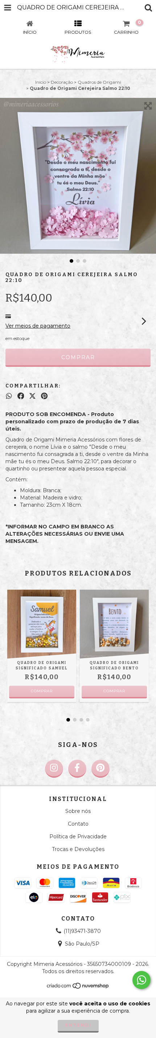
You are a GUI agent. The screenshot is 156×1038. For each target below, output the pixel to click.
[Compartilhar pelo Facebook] (20, 396)
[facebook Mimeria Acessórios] (77, 769)
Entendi (78, 1025)
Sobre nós (78, 811)
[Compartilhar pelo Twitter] (32, 396)
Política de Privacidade (78, 836)
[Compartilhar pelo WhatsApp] (8, 396)
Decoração (62, 82)
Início (40, 82)
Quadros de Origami (99, 82)
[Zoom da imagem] (148, 106)
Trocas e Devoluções (78, 849)
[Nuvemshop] (78, 987)
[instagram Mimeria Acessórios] (54, 769)
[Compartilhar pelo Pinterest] (44, 396)
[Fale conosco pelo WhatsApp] (141, 980)
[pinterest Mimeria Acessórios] (100, 769)
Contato (78, 824)
